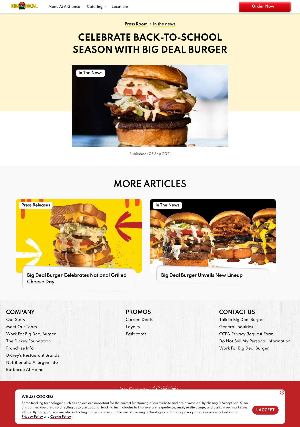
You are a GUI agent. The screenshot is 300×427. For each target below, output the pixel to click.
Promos (138, 312)
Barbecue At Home (24, 370)
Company (20, 312)
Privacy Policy (32, 416)
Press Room (136, 24)
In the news (164, 24)
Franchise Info (20, 348)
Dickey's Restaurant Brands (32, 356)
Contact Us (237, 312)
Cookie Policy (60, 416)
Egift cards (136, 334)
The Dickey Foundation (28, 341)
